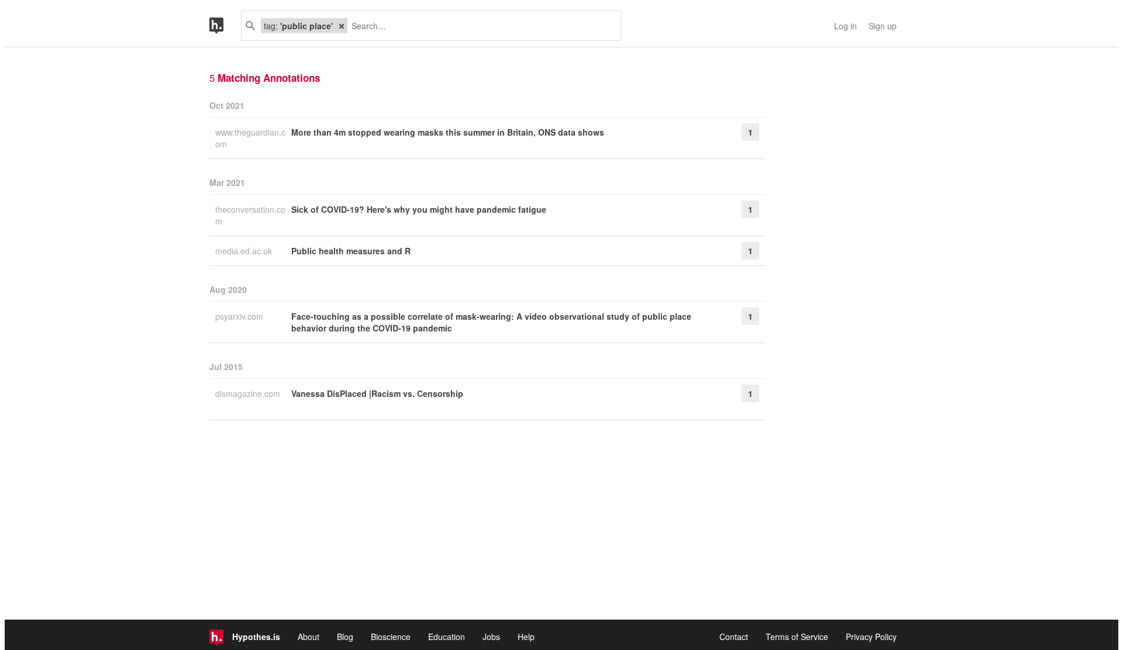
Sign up (883, 25)
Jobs (491, 636)
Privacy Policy (871, 636)
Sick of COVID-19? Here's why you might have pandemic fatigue (418, 209)
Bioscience (391, 636)
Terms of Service (797, 636)
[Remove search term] (341, 25)
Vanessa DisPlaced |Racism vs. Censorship (377, 393)
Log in (845, 25)
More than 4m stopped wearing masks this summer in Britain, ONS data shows (447, 132)
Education (446, 636)
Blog (345, 636)
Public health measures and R (351, 251)
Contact (733, 636)
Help (526, 636)
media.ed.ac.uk (244, 251)
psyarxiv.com (240, 316)
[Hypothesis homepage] (225, 26)
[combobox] (479, 26)
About (308, 636)
